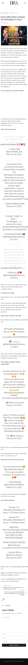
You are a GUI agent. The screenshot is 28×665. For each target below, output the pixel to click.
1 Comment (7, 605)
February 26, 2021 (14, 154)
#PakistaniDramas (16, 196)
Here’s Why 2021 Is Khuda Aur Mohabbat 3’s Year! (13, 18)
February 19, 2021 (14, 206)
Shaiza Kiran (5, 22)
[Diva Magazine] (14, 3)
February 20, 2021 (14, 557)
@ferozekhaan (14, 545)
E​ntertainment (5, 13)
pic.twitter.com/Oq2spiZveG (15, 229)
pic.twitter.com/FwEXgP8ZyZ (15, 337)
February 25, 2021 (14, 438)
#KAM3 (14, 395)
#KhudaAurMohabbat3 (14, 175)
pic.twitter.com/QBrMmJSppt (15, 398)
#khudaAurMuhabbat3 (10, 268)
